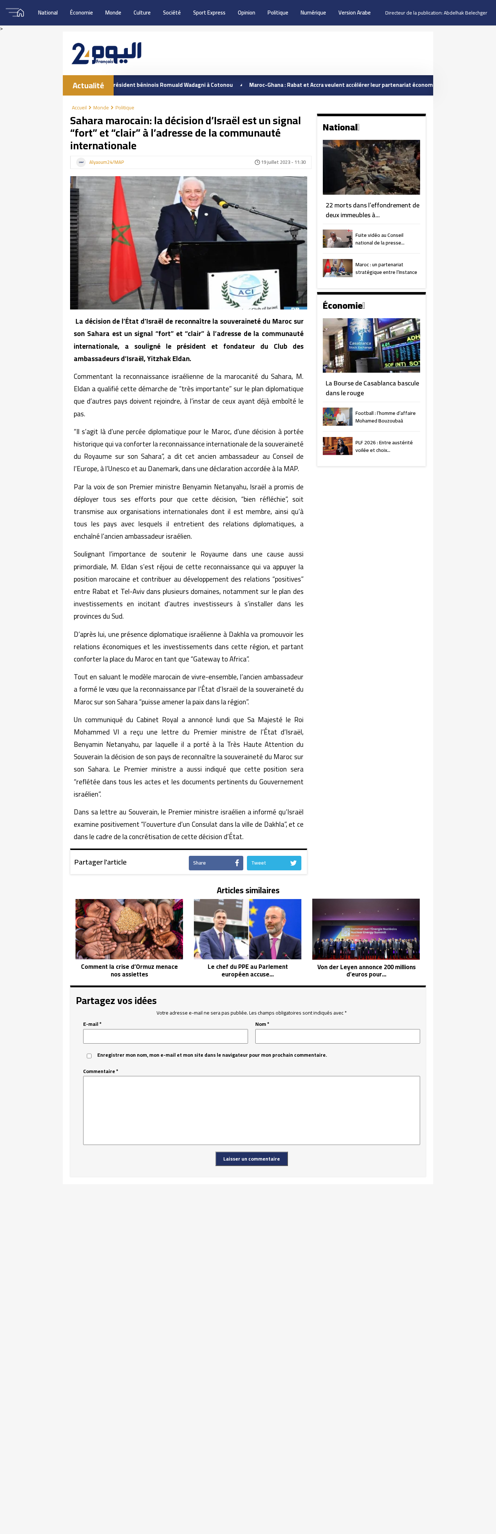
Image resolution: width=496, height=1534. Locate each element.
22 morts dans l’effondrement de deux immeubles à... (372, 210)
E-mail (92, 1024)
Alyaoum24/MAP (106, 162)
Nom (262, 1024)
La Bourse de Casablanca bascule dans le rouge (372, 388)
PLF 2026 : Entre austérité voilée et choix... (384, 447)
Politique (278, 12)
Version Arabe (354, 12)
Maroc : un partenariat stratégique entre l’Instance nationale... (386, 269)
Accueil (79, 107)
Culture (142, 12)
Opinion (246, 12)
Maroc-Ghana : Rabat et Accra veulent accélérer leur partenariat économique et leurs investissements (340, 85)
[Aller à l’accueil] (106, 53)
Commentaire (100, 1071)
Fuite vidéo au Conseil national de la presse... (379, 239)
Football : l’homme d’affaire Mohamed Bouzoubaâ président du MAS (385, 417)
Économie (81, 12)
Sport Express (209, 12)
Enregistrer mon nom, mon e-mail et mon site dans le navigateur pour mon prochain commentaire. (212, 1055)
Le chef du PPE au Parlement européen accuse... (248, 970)
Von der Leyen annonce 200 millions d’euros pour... (366, 970)
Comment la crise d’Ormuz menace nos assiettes (129, 970)
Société (172, 12)
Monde (113, 12)
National (48, 12)
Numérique (313, 12)
